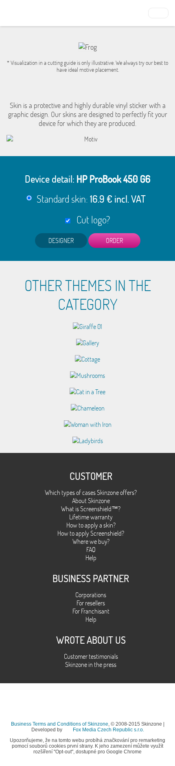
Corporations (90, 595)
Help (90, 558)
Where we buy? (90, 541)
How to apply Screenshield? (90, 533)
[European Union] (158, 12)
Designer (61, 240)
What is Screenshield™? (90, 509)
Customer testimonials (91, 656)
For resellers (91, 603)
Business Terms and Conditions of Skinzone (59, 724)
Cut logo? (91, 219)
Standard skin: (91, 198)
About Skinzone (91, 501)
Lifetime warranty (91, 517)
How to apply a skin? (91, 525)
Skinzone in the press (90, 664)
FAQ (91, 549)
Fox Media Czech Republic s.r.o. (108, 730)
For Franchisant (90, 611)
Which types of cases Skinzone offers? (91, 492)
